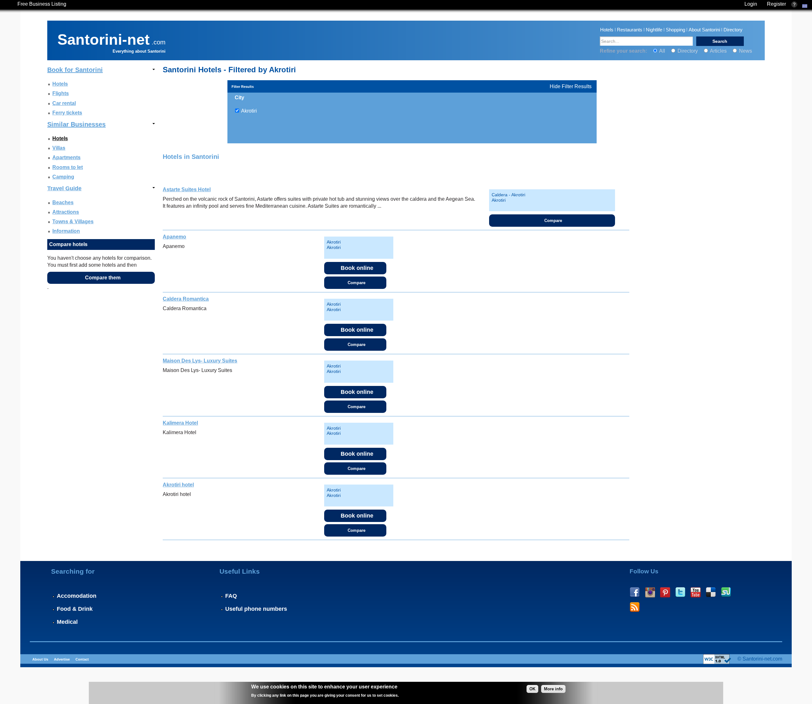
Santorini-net (103, 38)
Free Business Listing (41, 4)
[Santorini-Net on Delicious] (711, 592)
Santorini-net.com (762, 659)
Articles (718, 51)
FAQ (231, 596)
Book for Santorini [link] (75, 69)
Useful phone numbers (256, 609)
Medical (67, 622)
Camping (63, 176)
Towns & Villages (73, 221)
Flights (60, 93)
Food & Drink (75, 609)
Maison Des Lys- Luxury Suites (200, 360)
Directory (733, 29)
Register (776, 4)
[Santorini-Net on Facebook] (635, 592)
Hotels (606, 29)
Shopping (675, 29)
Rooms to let (67, 167)
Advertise (62, 659)
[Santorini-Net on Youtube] (696, 592)
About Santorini (704, 29)
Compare (553, 220)
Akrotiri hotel (178, 484)
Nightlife (654, 29)
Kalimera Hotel (180, 423)
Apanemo (174, 236)
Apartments (66, 157)
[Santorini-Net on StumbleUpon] (726, 592)
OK (532, 689)
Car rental (64, 103)
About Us (40, 659)
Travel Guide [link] (64, 188)
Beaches (63, 202)
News (745, 51)
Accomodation (76, 596)
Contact (82, 659)
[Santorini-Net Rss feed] (635, 607)
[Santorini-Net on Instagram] (650, 592)
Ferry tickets (67, 112)
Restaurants (629, 29)
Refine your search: (624, 51)
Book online (357, 268)
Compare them (103, 277)
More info (553, 689)
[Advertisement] (691, 316)
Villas (58, 148)
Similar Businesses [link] (76, 124)
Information (66, 231)
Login (750, 4)
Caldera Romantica (186, 299)
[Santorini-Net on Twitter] (680, 592)
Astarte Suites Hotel (187, 189)
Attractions (65, 212)
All (662, 51)
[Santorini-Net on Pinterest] (665, 592)
